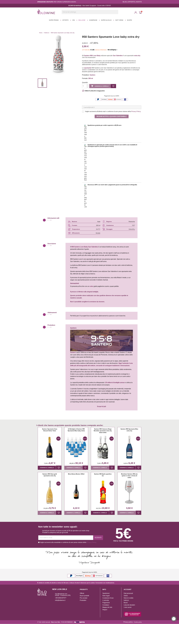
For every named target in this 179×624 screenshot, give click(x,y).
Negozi (104, 609)
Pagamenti (106, 602)
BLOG (125, 2)
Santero (77, 247)
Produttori (83, 600)
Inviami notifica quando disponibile (112, 116)
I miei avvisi (127, 607)
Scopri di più (101, 406)
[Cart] (140, 12)
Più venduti (83, 598)
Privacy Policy (136, 111)
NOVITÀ (139, 2)
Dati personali (128, 593)
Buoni (126, 602)
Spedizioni (106, 593)
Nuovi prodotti (84, 595)
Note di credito (128, 598)
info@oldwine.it (60, 600)
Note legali (106, 595)
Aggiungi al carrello (100, 86)
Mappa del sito (107, 607)
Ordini (126, 595)
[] (117, 13)
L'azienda (105, 600)
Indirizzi (126, 600)
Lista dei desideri (129, 605)
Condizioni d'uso (108, 598)
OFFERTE (131, 2)
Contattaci (105, 605)
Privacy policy (128, 622)
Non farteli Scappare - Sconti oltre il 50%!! (96, 5)
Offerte (82, 593)
